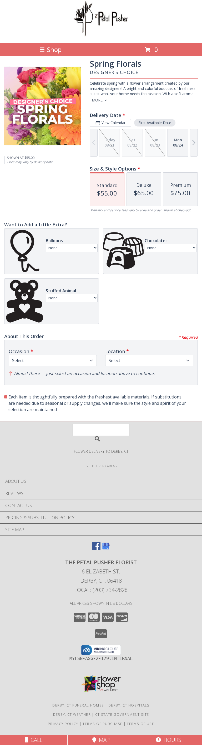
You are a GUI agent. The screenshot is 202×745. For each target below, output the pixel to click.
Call (35, 739)
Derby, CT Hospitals (129, 705)
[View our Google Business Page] (106, 549)
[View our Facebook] (96, 549)
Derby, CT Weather (72, 714)
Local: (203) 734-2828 (101, 589)
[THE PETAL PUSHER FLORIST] (101, 35)
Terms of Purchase (102, 723)
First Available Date (154, 122)
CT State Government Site (122, 714)
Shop (54, 49)
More (97, 100)
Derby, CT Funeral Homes (78, 705)
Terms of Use (140, 723)
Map (103, 739)
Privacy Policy (63, 723)
